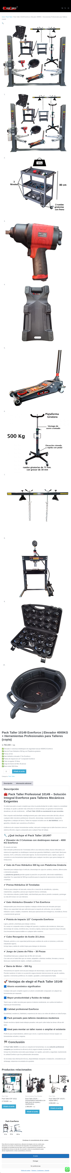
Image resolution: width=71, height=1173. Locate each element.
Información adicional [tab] (23, 783)
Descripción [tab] (8, 783)
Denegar (35, 1161)
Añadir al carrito (19, 771)
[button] (65, 8)
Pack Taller (9, 17)
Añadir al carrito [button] (9, 1106)
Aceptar (35, 1156)
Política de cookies (25, 1170)
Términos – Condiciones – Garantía (40, 1170)
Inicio (3, 17)
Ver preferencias (35, 1166)
